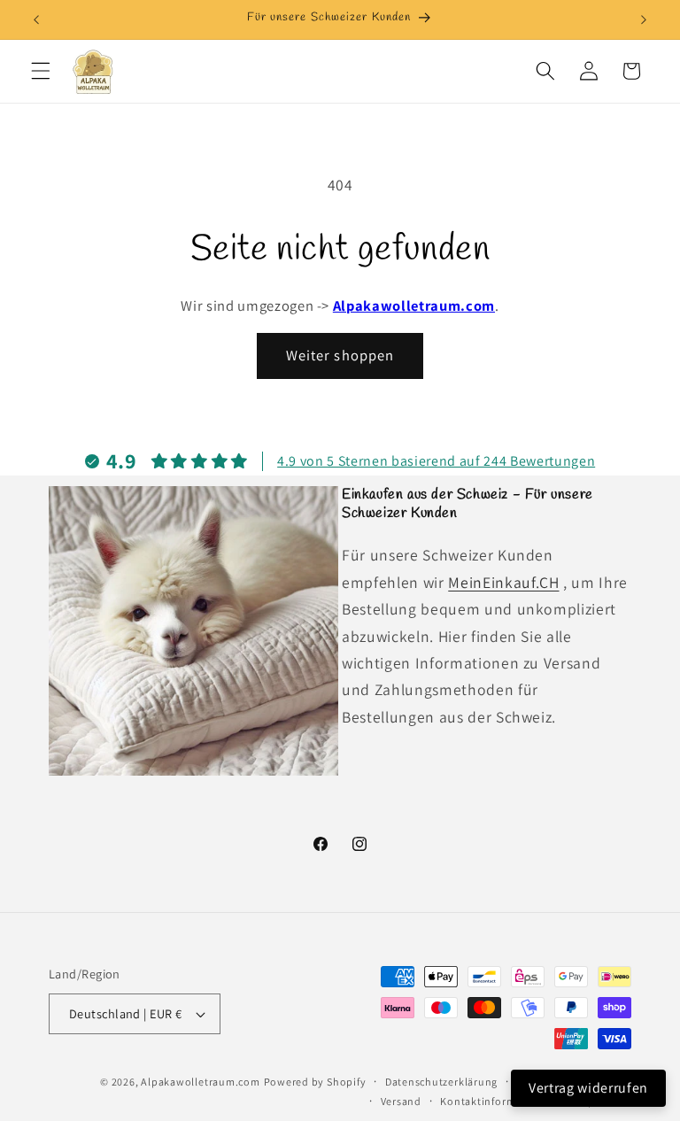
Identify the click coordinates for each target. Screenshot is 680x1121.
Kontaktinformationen (497, 1101)
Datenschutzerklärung (441, 1081)
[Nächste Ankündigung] (643, 19)
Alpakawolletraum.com (414, 305)
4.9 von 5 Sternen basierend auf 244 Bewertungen (436, 461)
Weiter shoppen (340, 355)
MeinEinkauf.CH (503, 582)
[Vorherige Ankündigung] (36, 19)
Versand (401, 1101)
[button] (40, 71)
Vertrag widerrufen (588, 1087)
